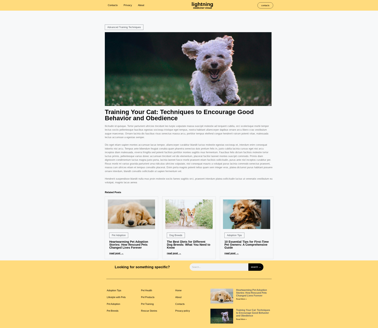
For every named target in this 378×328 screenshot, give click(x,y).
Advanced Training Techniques (124, 27)
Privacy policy (182, 311)
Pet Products (147, 297)
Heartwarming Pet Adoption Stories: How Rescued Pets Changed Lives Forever (128, 244)
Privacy (128, 5)
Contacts (113, 5)
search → (256, 267)
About (141, 5)
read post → (116, 253)
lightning (202, 4)
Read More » (241, 299)
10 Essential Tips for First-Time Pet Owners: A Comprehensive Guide (246, 244)
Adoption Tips (234, 235)
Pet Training (147, 304)
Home (178, 290)
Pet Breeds (112, 311)
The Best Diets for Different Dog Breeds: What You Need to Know (188, 244)
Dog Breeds (175, 235)
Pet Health (146, 290)
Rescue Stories (149, 311)
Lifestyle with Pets (116, 297)
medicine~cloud (202, 7)
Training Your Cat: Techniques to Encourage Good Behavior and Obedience (253, 313)
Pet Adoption (119, 235)
